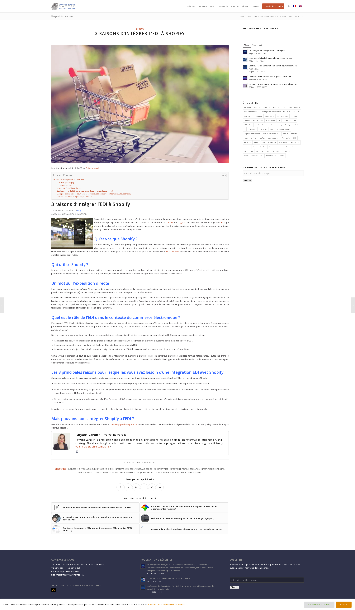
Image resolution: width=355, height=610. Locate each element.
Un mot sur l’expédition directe (69, 188)
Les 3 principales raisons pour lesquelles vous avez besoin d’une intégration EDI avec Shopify (94, 194)
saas (263, 142)
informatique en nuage (274, 125)
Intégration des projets (212, 469)
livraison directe (127, 472)
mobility (294, 134)
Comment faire (282, 116)
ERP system (248, 125)
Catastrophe (269, 116)
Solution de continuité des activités (282, 147)
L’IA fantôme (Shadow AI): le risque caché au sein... (271, 76)
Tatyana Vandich (93, 168)
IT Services (263, 129)
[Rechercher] (288, 6)
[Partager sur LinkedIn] (136, 487)
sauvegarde (271, 142)
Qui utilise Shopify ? (64, 185)
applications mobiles (251, 112)
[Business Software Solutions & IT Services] (63, 6)
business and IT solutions (80, 469)
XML (261, 155)
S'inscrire (247, 180)
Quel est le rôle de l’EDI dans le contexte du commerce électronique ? (85, 191)
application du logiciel (262, 107)
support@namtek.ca (69, 571)
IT (244, 129)
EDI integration (161, 469)
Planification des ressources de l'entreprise (274, 138)
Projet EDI (141, 472)
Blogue (140, 29)
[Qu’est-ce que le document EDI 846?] (353, 305)
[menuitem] (191, 6)
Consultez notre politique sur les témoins (166, 604)
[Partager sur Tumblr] (144, 487)
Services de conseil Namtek (289, 142)
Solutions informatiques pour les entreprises (178, 472)
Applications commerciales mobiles (286, 107)
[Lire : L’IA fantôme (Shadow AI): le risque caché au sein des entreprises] (245, 77)
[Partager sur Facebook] (120, 487)
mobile (285, 134)
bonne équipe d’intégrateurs (123, 424)
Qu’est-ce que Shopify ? (66, 182)
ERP (294, 120)
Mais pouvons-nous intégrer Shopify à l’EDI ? (74, 196)
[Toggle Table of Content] (223, 175)
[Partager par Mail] (160, 487)
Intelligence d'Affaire (293, 125)
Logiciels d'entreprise (252, 134)
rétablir (256, 142)
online (253, 138)
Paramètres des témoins (319, 604)
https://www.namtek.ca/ (72, 574)
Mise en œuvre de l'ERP (271, 134)
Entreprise (287, 120)
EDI (222, 222)
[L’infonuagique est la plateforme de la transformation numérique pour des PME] (2, 305)
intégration (194, 469)
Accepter (344, 604)
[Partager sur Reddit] (152, 487)
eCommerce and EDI (139, 469)
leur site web (172, 251)
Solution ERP (248, 151)
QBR (294, 138)
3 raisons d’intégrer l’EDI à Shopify (69, 179)
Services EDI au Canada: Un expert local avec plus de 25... (273, 84)
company (294, 116)
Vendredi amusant (251, 155)
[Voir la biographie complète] (110, 446)
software (247, 147)
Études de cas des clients (275, 155)
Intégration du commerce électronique (98, 472)
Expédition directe (178, 469)
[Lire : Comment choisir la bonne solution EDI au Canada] (245, 59)
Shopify (170, 222)
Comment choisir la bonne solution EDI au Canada (270, 58)
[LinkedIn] (77, 451)
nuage (246, 138)
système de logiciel (283, 151)
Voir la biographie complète (92, 446)
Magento (182, 222)
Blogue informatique (62, 16)
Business (295, 112)
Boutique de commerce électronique (276, 112)
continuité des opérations (253, 120)
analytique (248, 107)
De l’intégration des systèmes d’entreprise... (268, 50)
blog (79, 210)
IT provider (252, 129)
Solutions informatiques (265, 151)
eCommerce (270, 120)
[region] (177, 604)
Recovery (247, 142)
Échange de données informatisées (111, 469)
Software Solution (259, 147)
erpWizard (259, 125)
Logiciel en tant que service (280, 129)
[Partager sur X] (128, 487)
